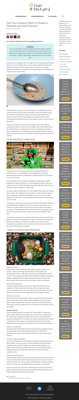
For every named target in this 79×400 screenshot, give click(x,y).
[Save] (7, 107)
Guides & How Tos (64, 59)
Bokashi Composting (64, 56)
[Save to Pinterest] (11, 37)
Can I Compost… (52, 16)
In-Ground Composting (65, 61)
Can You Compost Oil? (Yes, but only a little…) (19, 378)
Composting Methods (37, 16)
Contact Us (29, 389)
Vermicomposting (64, 72)
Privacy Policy (50, 389)
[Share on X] (15, 37)
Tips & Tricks (62, 64)
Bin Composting (63, 54)
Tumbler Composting (65, 69)
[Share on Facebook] (8, 37)
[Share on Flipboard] (18, 37)
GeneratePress (48, 397)
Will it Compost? (63, 74)
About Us (29, 387)
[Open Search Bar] (62, 16)
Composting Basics (20, 16)
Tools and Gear (63, 67)
